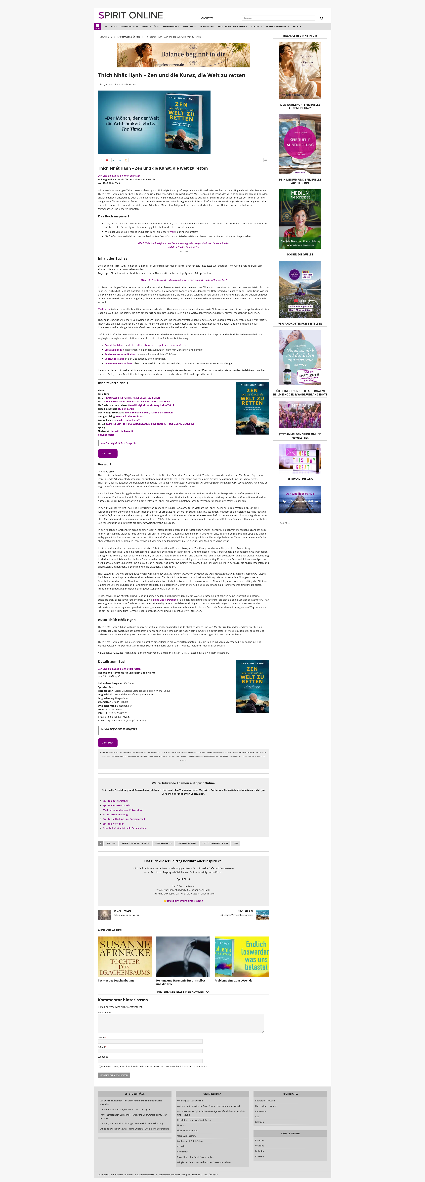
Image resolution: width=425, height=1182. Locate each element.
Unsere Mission (129, 26)
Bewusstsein (170, 26)
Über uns (181, 1125)
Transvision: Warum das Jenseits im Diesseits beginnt (125, 1109)
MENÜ (97, 28)
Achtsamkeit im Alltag (115, 814)
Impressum (260, 1111)
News (114, 26)
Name (101, 1037)
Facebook (260, 1140)
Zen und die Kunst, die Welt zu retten (119, 175)
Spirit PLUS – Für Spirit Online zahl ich (195, 1156)
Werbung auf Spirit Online (190, 1100)
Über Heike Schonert (187, 1130)
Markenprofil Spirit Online (190, 1141)
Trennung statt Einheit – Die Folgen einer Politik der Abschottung (131, 1123)
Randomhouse (163, 843)
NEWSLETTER (207, 18)
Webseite (103, 1056)
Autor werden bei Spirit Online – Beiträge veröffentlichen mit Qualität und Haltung (211, 1113)
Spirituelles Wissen (113, 823)
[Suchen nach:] (300, 523)
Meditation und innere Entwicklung (123, 810)
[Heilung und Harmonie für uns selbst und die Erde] (183, 956)
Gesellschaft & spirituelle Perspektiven (125, 828)
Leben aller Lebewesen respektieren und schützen (157, 345)
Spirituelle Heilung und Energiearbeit (124, 819)
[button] (101, 160)
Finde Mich (182, 1151)
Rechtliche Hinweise (265, 1100)
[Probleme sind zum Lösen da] (242, 956)
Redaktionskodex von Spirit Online (194, 1120)
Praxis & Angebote (276, 26)
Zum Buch (107, 453)
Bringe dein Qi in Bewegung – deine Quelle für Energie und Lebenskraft (134, 1128)
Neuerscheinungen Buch (135, 843)
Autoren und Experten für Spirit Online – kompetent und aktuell (208, 1105)
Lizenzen (259, 1121)
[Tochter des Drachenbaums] (125, 956)
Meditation (189, 26)
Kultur (255, 26)
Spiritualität (149, 26)
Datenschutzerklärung (266, 1105)
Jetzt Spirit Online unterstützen (185, 900)
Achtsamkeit (207, 26)
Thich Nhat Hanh (187, 843)
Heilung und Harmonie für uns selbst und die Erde (180, 982)
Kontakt (181, 1146)
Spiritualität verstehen (115, 800)
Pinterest (259, 1156)
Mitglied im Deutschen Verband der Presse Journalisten (204, 1162)
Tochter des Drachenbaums (116, 980)
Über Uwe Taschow (186, 1135)
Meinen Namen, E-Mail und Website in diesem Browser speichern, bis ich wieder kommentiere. (154, 1066)
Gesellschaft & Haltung (231, 26)
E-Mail (101, 1047)
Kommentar (104, 1012)
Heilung (111, 843)
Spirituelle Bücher (127, 84)
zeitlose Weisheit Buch (215, 843)
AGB (257, 1116)
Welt (172, 231)
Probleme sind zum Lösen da (234, 980)
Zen (236, 843)
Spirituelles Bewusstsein (116, 805)
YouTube (259, 1145)
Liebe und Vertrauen (164, 599)
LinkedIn (259, 1150)
